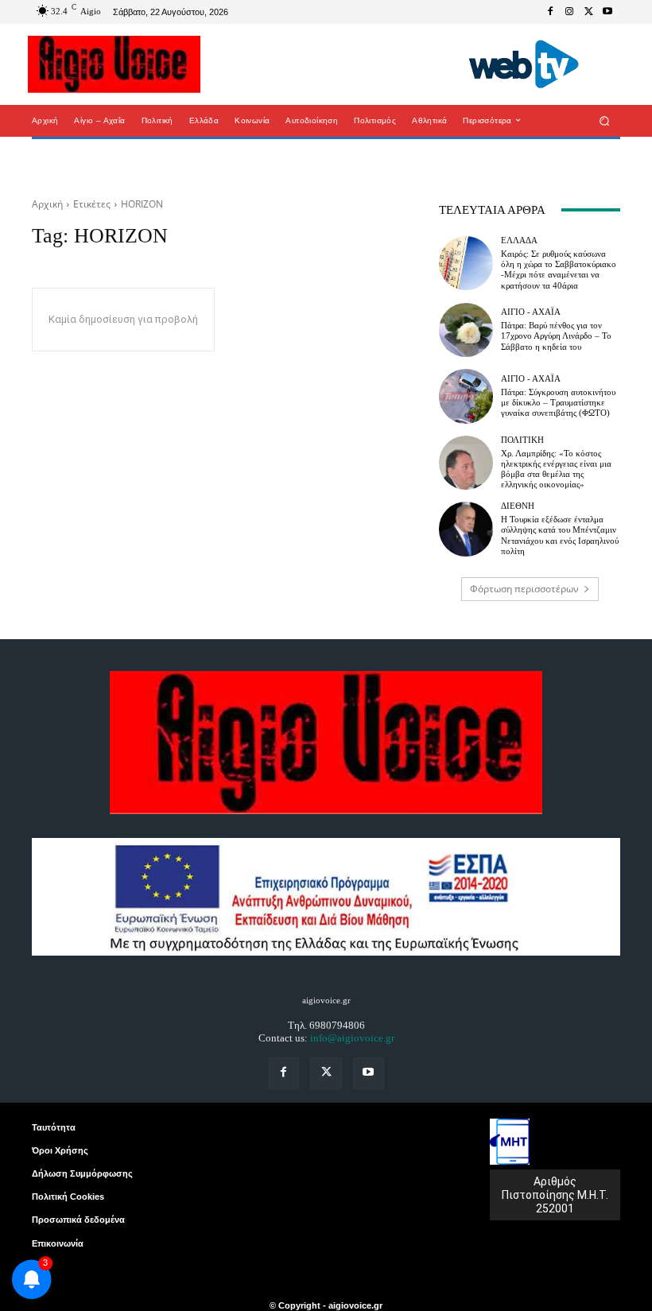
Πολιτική (522, 440)
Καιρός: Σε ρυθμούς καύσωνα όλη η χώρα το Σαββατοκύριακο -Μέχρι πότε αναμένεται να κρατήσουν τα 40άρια (558, 269)
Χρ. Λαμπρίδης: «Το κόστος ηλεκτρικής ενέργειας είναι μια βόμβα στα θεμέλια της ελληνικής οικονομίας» (556, 469)
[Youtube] (607, 11)
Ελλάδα (519, 240)
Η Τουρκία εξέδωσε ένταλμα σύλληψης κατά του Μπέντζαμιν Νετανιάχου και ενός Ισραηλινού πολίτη (560, 535)
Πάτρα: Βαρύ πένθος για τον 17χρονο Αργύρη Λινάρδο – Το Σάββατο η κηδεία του (556, 335)
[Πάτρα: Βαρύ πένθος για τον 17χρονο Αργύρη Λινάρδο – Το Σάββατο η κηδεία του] (466, 330)
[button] (604, 120)
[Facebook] (550, 11)
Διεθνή (517, 506)
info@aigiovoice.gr (352, 1038)
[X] (588, 11)
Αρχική (47, 204)
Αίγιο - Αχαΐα (531, 312)
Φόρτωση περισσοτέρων (524, 588)
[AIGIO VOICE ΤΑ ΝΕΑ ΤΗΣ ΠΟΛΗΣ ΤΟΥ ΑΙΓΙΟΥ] (114, 64)
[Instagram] (569, 11)
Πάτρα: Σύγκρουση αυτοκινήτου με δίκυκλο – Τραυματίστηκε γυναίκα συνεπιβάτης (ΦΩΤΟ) (558, 402)
